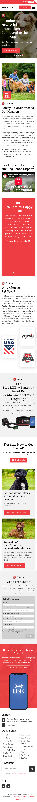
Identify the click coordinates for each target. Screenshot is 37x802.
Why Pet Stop (8, 741)
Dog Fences (25, 735)
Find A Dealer (25, 7)
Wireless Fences (27, 746)
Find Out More (10, 51)
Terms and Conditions (19, 797)
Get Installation (14, 565)
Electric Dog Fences (25, 742)
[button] (15, 55)
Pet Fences (25, 755)
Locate (31, 2)
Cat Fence (24, 758)
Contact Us (7, 753)
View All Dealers (9, 750)
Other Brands (8, 744)
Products (6, 738)
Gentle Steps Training (16, 513)
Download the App (18, 668)
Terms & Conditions (18, 774)
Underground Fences (26, 751)
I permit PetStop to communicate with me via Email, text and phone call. (18, 631)
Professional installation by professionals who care (17, 545)
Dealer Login (8, 756)
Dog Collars (25, 738)
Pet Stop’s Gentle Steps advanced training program (17, 496)
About (5, 735)
